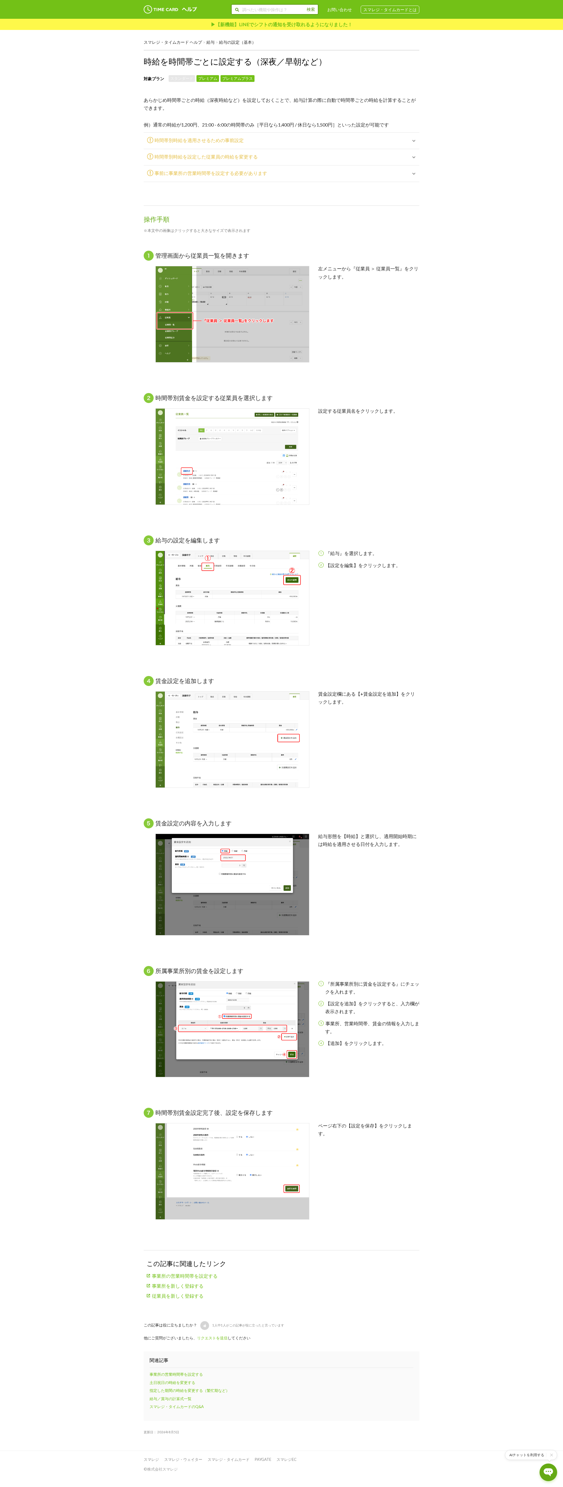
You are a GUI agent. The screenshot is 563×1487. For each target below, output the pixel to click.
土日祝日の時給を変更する (172, 1382)
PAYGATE (263, 1459)
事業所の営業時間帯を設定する (185, 1276)
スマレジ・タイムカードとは (390, 9)
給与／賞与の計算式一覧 (170, 1398)
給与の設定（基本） (237, 42)
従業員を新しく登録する (178, 1296)
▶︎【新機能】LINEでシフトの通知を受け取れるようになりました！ (281, 24)
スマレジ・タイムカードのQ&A (177, 1406)
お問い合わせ (339, 9)
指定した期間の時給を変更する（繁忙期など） (190, 1390)
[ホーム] (170, 9)
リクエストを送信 (212, 1338)
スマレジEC (286, 1459)
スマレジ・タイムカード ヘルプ (173, 42)
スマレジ (151, 1459)
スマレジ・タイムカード (229, 1459)
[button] (204, 1325)
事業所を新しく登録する (178, 1286)
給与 (210, 42)
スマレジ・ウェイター (183, 1459)
